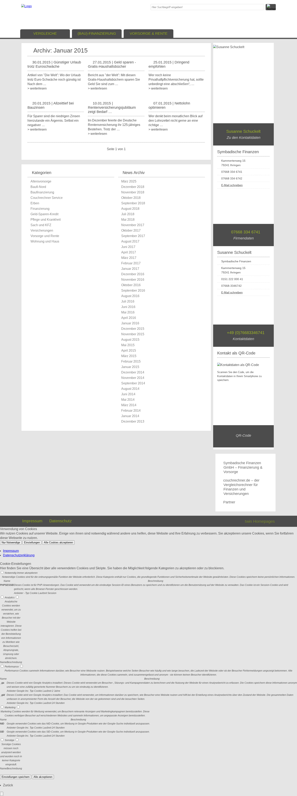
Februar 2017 (131, 263)
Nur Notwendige (11, 542)
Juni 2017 (128, 247)
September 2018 (133, 203)
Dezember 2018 (132, 187)
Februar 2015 (131, 361)
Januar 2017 (130, 268)
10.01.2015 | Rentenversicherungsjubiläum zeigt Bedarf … (112, 107)
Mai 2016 (128, 312)
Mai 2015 (128, 345)
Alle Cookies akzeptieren (58, 542)
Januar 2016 (130, 323)
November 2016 (132, 279)
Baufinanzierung (42, 192)
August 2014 (130, 388)
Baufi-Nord (38, 187)
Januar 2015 (130, 367)
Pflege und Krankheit (46, 219)
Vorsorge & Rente (148, 34)
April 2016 (128, 317)
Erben (35, 203)
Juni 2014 (128, 394)
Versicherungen (42, 230)
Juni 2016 (128, 307)
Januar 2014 (130, 416)
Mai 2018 (128, 219)
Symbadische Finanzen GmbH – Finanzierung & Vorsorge (242, 467)
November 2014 (132, 378)
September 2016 (133, 290)
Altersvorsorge (41, 181)
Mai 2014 (128, 399)
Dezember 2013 (132, 421)
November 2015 (132, 334)
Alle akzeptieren (43, 776)
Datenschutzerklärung (19, 555)
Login (233, 521)
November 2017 (132, 225)
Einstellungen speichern (15, 776)
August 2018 (130, 208)
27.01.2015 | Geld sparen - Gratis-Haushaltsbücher (112, 64)
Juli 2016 (127, 301)
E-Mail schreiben (232, 185)
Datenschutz (60, 521)
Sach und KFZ (41, 225)
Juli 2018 (127, 214)
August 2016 (130, 296)
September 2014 (133, 383)
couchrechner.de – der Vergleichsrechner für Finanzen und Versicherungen (241, 487)
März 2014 (128, 405)
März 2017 (128, 257)
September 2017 (133, 236)
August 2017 (130, 241)
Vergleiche (45, 34)
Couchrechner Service (47, 197)
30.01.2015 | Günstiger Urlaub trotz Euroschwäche (54, 64)
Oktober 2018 (131, 197)
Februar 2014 (131, 410)
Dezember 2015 (132, 328)
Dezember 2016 (132, 274)
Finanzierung (40, 208)
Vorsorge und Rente (45, 236)
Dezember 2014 (132, 372)
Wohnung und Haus (45, 241)
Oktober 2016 (131, 285)
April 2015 (128, 350)
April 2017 (128, 252)
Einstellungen (32, 542)
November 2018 (132, 192)
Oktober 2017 (131, 230)
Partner (229, 502)
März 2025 (128, 181)
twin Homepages (260, 521)
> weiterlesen (37, 88)
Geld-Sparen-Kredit (44, 214)
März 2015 (128, 356)
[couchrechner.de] (26, 6)
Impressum (32, 521)
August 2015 (130, 339)
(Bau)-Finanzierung (97, 34)
